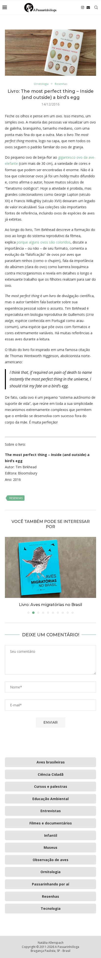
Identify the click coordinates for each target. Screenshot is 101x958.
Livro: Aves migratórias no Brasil (50, 604)
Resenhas (16, 498)
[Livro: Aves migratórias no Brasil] (50, 567)
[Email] (88, 7)
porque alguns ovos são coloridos (44, 242)
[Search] (96, 7)
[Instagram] (82, 7)
